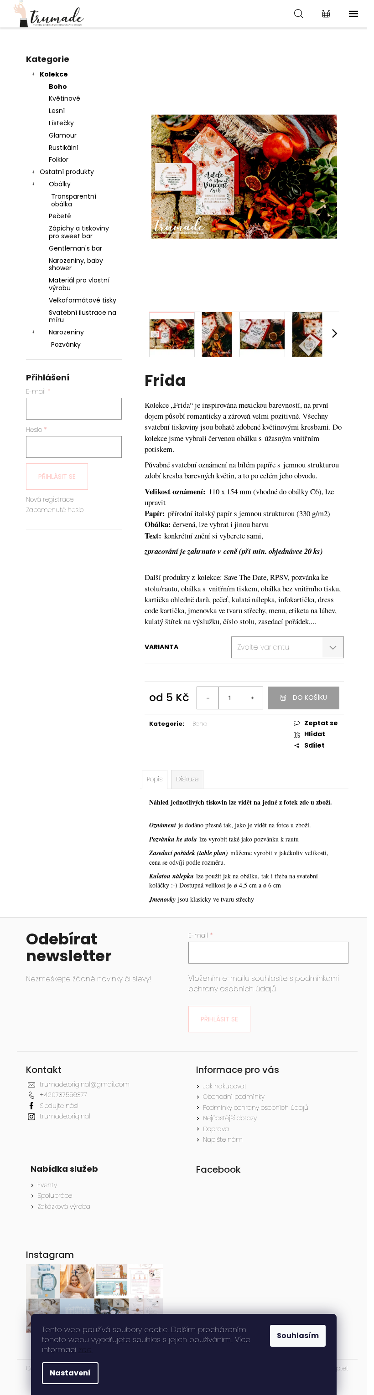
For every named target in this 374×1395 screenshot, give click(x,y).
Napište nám (223, 1139)
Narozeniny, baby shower (76, 264)
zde (85, 1349)
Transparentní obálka (73, 200)
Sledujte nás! (59, 1105)
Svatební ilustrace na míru (82, 316)
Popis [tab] (154, 779)
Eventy (47, 1185)
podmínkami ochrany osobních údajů (263, 983)
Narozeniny (66, 332)
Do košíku (310, 697)
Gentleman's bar (75, 248)
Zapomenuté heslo (54, 510)
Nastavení (70, 1373)
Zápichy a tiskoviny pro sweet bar (79, 232)
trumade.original (65, 1116)
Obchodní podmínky (234, 1096)
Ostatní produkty (67, 171)
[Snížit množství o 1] (208, 698)
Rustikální (63, 147)
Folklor (58, 159)
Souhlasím (298, 1335)
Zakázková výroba (63, 1206)
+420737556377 (63, 1094)
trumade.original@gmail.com (85, 1084)
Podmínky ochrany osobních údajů (255, 1107)
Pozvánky (66, 344)
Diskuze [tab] (187, 779)
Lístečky (61, 123)
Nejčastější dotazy (230, 1118)
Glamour (63, 135)
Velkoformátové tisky (82, 300)
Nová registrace (49, 499)
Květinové (64, 98)
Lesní (57, 110)
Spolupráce (54, 1195)
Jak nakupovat (225, 1086)
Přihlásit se (57, 476)
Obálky (60, 184)
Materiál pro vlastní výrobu (79, 284)
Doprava (216, 1128)
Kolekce (54, 74)
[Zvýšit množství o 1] (252, 698)
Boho (58, 86)
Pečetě (60, 216)
